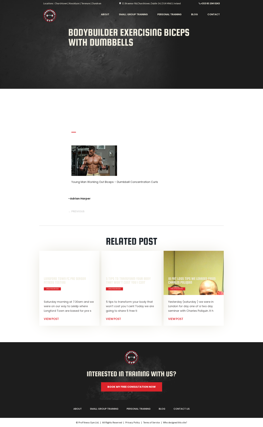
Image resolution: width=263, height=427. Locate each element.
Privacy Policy (132, 422)
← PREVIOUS (76, 211)
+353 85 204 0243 (210, 3)
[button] (131, 396)
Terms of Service (151, 422)
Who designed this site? (175, 422)
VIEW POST (51, 319)
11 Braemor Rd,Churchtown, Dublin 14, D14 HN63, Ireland (151, 3)
